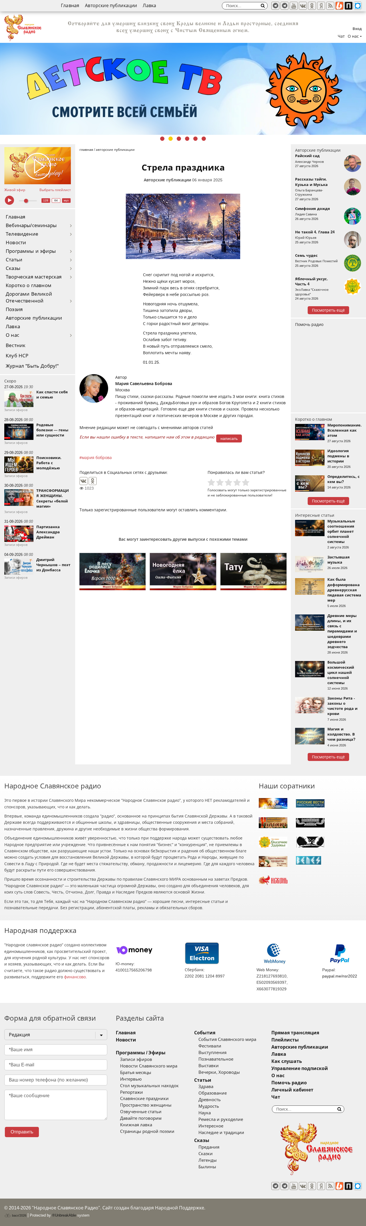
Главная (70, 5)
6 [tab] (204, 139)
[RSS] (330, 6)
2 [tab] (170, 139)
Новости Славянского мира (148, 1066)
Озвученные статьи (141, 1111)
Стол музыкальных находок (149, 1085)
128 (45, 200)
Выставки (208, 1065)
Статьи (14, 260)
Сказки (205, 1153)
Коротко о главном (28, 285)
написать (229, 438)
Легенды (207, 1160)
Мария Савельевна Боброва (143, 383)
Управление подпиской (299, 1068)
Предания (208, 1147)
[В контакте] (303, 6)
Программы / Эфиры (141, 1052)
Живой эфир (14, 190)
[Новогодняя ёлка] (183, 571)
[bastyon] (358, 6)
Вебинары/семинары (31, 225)
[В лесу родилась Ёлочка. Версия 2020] (112, 571)
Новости (16, 242)
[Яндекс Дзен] (321, 6)
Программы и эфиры (31, 251)
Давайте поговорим (141, 1118)
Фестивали (209, 1046)
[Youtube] (294, 6)
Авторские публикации (111, 5)
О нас (12, 335)
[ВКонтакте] (83, 481)
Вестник (15, 345)
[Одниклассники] (312, 6)
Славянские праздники (144, 1098)
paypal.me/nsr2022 (339, 976)
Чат (341, 36)
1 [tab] (162, 139)
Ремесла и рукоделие (220, 1119)
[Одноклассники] (93, 481)
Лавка (149, 5)
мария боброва (97, 457)
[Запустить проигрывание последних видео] (37, 165)
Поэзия (14, 309)
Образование (212, 1093)
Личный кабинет (292, 1089)
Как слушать (286, 1061)
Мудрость (208, 1106)
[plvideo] (349, 6)
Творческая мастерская (34, 277)
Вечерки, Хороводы (219, 1072)
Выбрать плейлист (55, 190)
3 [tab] (179, 139)
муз (66, 200)
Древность (209, 1099)
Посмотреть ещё (328, 310)
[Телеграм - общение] (285, 6)
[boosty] (339, 6)
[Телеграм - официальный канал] (275, 6)
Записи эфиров (136, 1059)
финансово (75, 977)
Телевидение (22, 234)
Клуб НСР (17, 355)
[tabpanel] (183, 89)
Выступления (212, 1052)
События (204, 1032)
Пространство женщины (146, 1105)
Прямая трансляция (295, 1032)
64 (56, 200)
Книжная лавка (136, 1125)
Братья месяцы (135, 1072)
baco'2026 (18, 1215)
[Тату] (253, 571)
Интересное (210, 1126)
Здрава (205, 1086)
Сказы (13, 268)
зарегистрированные (268, 490)
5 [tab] (195, 139)
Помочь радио (309, 324)
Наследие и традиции (221, 1132)
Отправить (22, 1131)
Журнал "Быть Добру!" (32, 366)
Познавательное (215, 1059)
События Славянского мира (227, 1039)
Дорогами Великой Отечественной (29, 297)
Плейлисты (285, 1039)
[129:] (183, 89)
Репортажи (131, 1092)
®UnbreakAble (64, 1215)
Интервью (131, 1079)
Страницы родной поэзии (147, 1131)
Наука (204, 1113)
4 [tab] (187, 139)
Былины (207, 1167)
